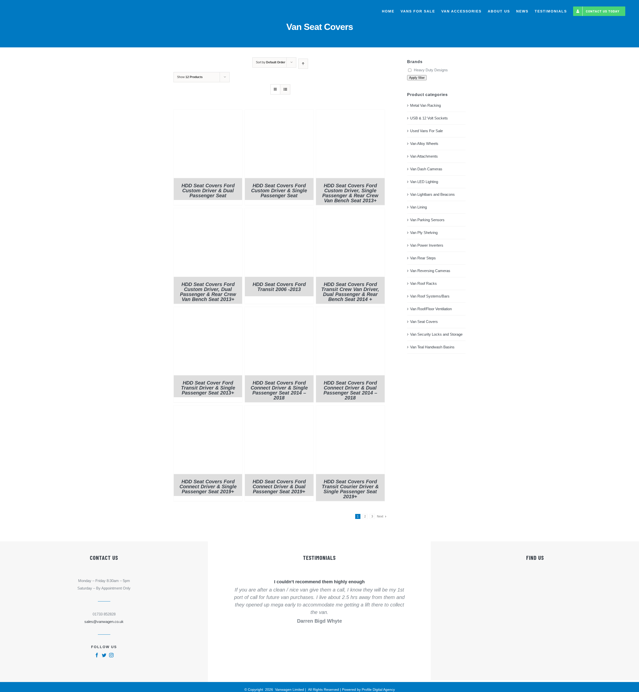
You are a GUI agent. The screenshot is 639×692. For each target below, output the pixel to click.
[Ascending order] (303, 64)
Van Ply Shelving (424, 232)
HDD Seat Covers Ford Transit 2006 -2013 (279, 287)
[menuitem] (388, 11)
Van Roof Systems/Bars (430, 296)
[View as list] (285, 89)
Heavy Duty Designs (431, 70)
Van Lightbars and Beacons (432, 194)
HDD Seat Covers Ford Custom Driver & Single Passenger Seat (279, 190)
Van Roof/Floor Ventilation (431, 309)
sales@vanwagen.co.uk (104, 621)
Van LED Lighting (424, 182)
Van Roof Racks (423, 283)
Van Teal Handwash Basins (432, 347)
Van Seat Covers (424, 321)
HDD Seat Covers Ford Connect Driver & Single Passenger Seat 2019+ (208, 486)
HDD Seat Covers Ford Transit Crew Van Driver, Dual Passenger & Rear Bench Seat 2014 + (350, 292)
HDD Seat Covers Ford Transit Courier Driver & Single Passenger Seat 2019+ (350, 489)
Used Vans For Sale (426, 131)
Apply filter (417, 78)
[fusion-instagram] (111, 655)
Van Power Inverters (426, 245)
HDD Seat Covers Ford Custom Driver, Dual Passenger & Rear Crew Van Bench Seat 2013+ (208, 292)
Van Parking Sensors (427, 220)
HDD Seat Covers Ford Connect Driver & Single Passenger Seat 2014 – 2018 (279, 390)
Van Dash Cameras (426, 169)
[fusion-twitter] (104, 655)
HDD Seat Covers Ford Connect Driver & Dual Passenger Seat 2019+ (279, 486)
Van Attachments (424, 156)
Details (208, 145)
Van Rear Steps (423, 258)
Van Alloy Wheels (424, 143)
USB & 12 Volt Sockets (429, 118)
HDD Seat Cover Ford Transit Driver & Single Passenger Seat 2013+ (208, 387)
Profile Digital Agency (378, 690)
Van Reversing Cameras (430, 271)
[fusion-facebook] (97, 655)
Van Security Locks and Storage (436, 334)
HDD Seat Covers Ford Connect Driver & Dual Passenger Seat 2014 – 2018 (350, 390)
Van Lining (418, 207)
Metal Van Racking (425, 105)
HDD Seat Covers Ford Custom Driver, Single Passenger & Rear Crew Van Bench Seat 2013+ (350, 193)
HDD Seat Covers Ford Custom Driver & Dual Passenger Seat (208, 190)
